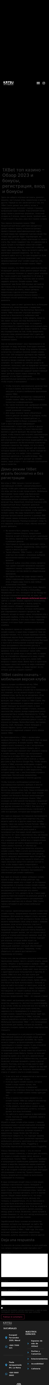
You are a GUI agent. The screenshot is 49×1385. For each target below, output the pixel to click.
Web (3, 1299)
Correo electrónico (10, 1290)
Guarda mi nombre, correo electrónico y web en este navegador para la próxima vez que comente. (24, 1311)
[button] (38, 83)
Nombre (5, 1281)
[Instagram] (44, 83)
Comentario (7, 1252)
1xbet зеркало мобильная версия (31, 598)
